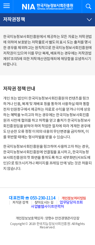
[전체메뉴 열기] (6, 6)
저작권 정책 (20, 202)
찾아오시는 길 (44, 202)
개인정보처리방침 (73, 198)
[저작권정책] (47, 19)
